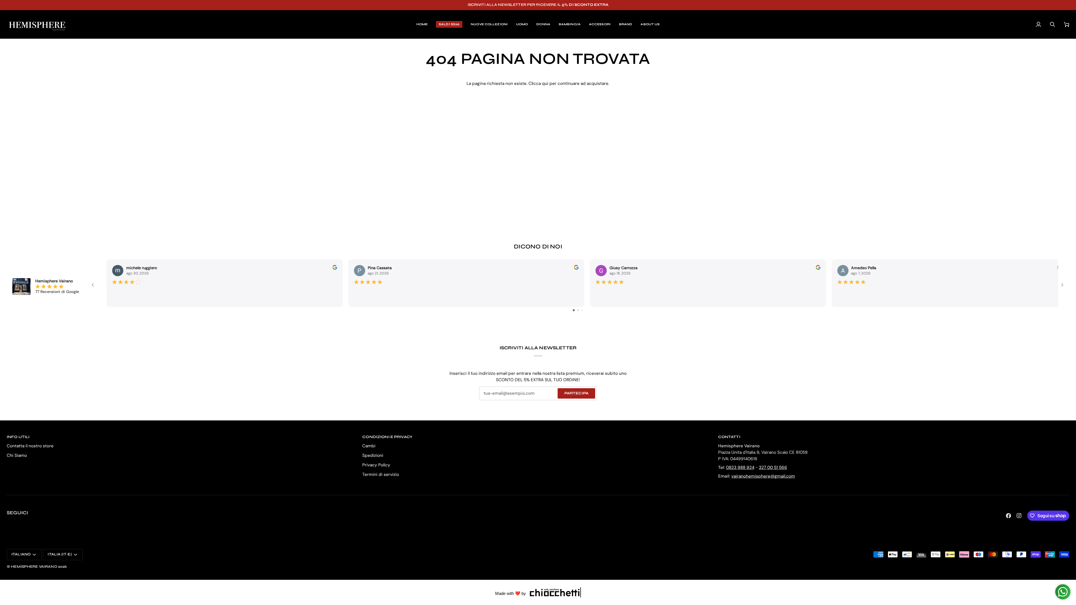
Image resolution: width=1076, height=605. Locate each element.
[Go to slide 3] (582, 310)
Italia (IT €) (60, 554)
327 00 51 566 (773, 467)
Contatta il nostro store (30, 446)
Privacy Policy (376, 465)
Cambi (368, 446)
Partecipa (576, 393)
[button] (522, 24)
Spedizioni (372, 455)
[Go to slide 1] (574, 310)
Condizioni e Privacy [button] (387, 437)
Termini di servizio (380, 474)
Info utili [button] (18, 437)
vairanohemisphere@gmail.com (763, 476)
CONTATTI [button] (729, 437)
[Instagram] (1019, 515)
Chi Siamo (17, 455)
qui (545, 83)
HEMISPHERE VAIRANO (34, 566)
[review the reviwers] (325, 267)
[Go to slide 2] (578, 310)
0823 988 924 (740, 467)
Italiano (21, 554)
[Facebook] (1008, 515)
